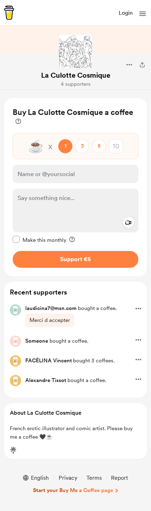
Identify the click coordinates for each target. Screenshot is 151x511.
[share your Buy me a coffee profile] (142, 64)
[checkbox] (39, 239)
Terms (94, 477)
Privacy (68, 477)
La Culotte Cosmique (75, 75)
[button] (142, 13)
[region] (75, 187)
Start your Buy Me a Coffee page (73, 490)
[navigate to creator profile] (75, 51)
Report (119, 477)
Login (126, 12)
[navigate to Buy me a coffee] (9, 13)
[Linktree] (13, 450)
